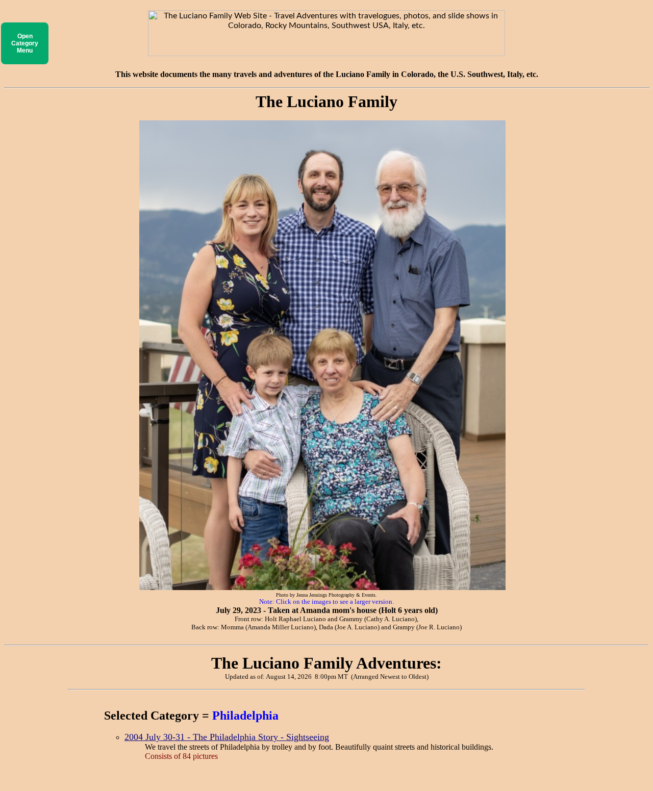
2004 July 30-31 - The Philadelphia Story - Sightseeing (226, 737)
